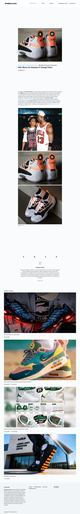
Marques (51, 3)
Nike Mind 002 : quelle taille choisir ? (10, 476)
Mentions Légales (32, 488)
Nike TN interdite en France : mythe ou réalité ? (12, 334)
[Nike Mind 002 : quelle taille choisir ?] (40, 454)
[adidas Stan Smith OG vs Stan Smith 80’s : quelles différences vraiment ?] (40, 407)
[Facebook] (23, 256)
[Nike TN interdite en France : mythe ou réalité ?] (40, 312)
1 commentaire (14, 384)
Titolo (23, 225)
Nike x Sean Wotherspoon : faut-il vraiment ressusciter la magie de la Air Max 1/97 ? (18, 381)
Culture (43, 3)
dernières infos (33, 3)
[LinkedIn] (56, 256)
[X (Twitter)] (34, 256)
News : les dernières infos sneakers (30, 65)
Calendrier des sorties (63, 3)
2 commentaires (14, 431)
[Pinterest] (45, 256)
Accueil (19, 65)
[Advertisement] (40, 16)
